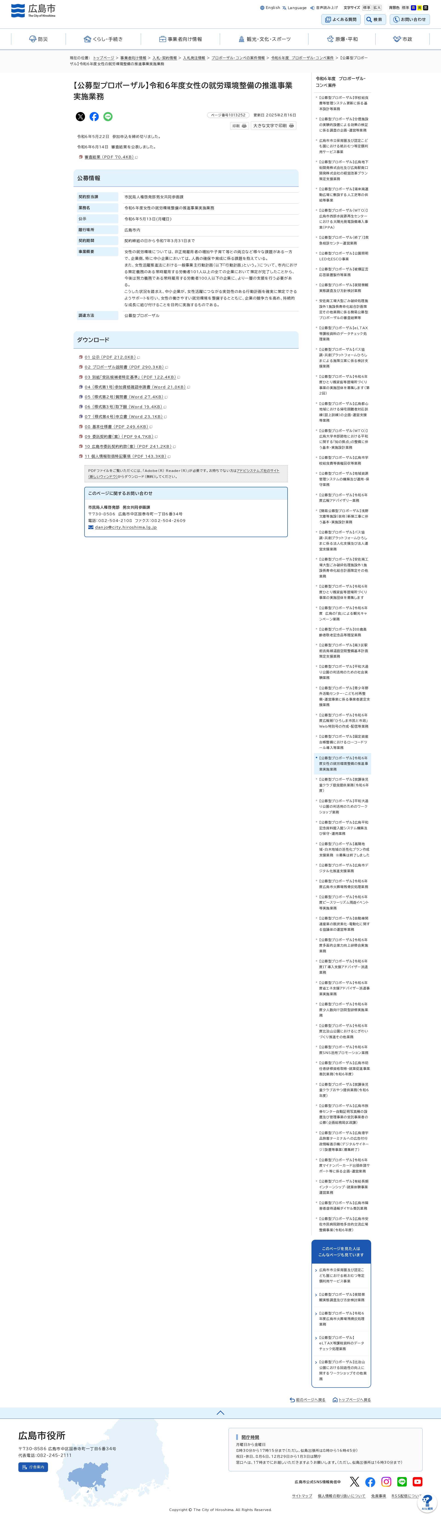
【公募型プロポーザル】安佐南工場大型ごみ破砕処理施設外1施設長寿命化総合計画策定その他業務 (343, 568)
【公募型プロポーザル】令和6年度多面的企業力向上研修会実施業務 (343, 945)
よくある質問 (345, 19)
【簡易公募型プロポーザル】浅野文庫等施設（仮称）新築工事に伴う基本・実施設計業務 (343, 516)
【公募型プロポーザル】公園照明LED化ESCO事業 (343, 256)
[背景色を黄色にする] (419, 7)
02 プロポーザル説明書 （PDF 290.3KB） (124, 367)
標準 (366, 7)
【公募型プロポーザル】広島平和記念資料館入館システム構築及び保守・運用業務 (343, 828)
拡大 (377, 7)
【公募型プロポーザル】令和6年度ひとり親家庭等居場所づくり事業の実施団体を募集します (343, 592)
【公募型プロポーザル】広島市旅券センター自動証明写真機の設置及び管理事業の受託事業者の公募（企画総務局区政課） (343, 1114)
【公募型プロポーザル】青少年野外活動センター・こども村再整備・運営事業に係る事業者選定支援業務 (344, 696)
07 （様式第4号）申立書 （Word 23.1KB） (124, 416)
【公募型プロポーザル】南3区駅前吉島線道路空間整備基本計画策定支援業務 (343, 650)
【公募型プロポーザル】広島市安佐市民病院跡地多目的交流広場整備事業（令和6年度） (343, 1224)
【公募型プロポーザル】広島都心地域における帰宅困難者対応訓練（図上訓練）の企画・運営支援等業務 (343, 412)
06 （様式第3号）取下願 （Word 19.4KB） (123, 407)
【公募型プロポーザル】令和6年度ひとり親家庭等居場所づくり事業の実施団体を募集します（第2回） (344, 385)
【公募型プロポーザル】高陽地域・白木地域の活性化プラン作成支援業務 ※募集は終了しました (344, 849)
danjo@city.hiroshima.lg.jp (126, 527)
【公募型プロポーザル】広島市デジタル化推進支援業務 (343, 868)
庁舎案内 (36, 1467)
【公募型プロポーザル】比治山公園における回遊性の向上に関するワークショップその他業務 (343, 1370)
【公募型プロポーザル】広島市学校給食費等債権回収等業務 (343, 460)
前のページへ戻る (311, 1400)
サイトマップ (302, 1496)
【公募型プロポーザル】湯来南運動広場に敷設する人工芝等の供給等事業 (343, 194)
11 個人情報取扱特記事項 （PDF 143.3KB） (126, 456)
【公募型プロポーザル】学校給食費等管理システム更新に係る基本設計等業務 (343, 103)
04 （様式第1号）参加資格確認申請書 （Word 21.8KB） (135, 387)
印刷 (236, 126)
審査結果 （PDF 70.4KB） (109, 157)
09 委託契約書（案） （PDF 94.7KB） (119, 436)
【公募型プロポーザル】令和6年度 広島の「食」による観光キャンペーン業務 (343, 613)
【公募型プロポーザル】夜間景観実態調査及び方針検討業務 (343, 287)
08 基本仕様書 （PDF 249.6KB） (116, 427)
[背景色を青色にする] (413, 7)
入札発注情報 (194, 58)
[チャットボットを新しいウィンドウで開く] (427, 1511)
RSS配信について (407, 1496)
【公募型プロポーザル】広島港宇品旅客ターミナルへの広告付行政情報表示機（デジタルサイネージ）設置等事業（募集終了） (344, 1141)
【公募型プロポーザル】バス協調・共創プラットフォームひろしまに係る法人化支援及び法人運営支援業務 (343, 540)
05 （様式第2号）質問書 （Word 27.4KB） (124, 397)
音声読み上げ (327, 7)
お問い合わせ (413, 19)
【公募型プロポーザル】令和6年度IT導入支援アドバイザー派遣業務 (343, 966)
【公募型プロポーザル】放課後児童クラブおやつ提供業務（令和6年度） (344, 1090)
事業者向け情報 (133, 58)
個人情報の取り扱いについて (342, 1496)
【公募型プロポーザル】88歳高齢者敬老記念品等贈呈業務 (343, 632)
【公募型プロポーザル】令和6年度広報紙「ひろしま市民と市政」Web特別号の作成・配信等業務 (343, 720)
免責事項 (378, 1496)
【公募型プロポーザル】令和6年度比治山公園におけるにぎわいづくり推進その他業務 (343, 1031)
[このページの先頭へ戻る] (220, 1413)
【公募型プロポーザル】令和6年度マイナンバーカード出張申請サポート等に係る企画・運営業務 (344, 1165)
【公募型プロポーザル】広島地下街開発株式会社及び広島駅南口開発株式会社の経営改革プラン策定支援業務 (343, 170)
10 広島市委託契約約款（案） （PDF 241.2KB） (128, 446)
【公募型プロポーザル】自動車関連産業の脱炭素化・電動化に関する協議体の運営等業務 (344, 924)
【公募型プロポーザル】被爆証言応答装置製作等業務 (343, 271)
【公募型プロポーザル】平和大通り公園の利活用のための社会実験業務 (343, 672)
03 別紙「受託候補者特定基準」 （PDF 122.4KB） (130, 377)
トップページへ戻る (355, 1400)
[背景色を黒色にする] (425, 7)
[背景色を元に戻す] (405, 7)
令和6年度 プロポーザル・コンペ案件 (302, 58)
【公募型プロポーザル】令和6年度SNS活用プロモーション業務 (343, 1049)
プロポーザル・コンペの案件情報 (238, 58)
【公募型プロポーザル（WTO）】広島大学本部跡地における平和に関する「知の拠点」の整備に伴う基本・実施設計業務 (343, 439)
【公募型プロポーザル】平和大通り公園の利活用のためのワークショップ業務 (343, 806)
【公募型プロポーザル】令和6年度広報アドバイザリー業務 (343, 497)
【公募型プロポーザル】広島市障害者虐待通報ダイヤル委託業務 (343, 1205)
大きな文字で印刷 (270, 126)
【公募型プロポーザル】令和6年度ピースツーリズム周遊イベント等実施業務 (344, 902)
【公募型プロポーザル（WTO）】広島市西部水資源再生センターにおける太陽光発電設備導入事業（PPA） (343, 219)
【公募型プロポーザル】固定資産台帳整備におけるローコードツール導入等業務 (343, 742)
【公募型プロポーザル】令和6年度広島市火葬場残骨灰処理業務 (343, 883)
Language (297, 8)
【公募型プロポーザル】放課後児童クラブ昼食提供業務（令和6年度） (344, 785)
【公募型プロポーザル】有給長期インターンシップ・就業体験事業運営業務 (343, 1187)
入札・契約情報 (165, 58)
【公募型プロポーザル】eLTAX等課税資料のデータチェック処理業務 (343, 333)
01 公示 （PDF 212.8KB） (110, 357)
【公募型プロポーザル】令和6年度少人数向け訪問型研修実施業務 (343, 1009)
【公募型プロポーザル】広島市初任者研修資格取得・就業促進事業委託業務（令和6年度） (344, 1068)
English (273, 7)
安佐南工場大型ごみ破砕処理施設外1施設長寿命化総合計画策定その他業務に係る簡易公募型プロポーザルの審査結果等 (343, 309)
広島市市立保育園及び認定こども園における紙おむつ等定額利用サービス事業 (343, 146)
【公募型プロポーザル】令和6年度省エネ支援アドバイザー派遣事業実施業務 (344, 988)
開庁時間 (250, 1437)
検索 (378, 19)
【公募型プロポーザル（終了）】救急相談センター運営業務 (344, 240)
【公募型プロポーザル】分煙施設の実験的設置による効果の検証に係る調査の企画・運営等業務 (343, 124)
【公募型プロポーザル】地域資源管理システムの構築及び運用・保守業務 (344, 479)
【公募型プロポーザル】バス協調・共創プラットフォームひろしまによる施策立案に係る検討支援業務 (343, 358)
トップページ (103, 58)
